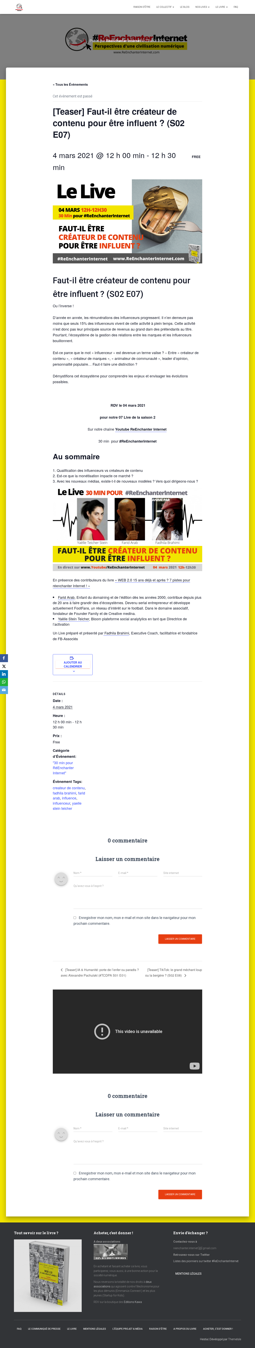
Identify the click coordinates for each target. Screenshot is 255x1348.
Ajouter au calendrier (73, 664)
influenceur (61, 803)
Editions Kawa (133, 1302)
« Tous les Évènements (70, 84)
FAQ (236, 7)
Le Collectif (164, 7)
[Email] (4, 690)
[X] (4, 666)
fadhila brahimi (64, 792)
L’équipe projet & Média (128, 1328)
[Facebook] (4, 658)
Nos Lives (201, 7)
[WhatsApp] (4, 682)
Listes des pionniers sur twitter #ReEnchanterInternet (206, 1261)
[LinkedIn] (4, 674)
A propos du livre (184, 1328)
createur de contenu (69, 787)
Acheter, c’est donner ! (218, 1328)
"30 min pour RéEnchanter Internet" (63, 767)
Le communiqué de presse (44, 1328)
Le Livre (221, 7)
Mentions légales (188, 1273)
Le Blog (184, 7)
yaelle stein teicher (67, 805)
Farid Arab (66, 597)
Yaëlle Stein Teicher (73, 618)
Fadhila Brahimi (116, 632)
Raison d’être (141, 7)
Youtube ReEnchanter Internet (141, 429)
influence (69, 797)
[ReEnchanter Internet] (19, 7)
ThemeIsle (234, 1339)
